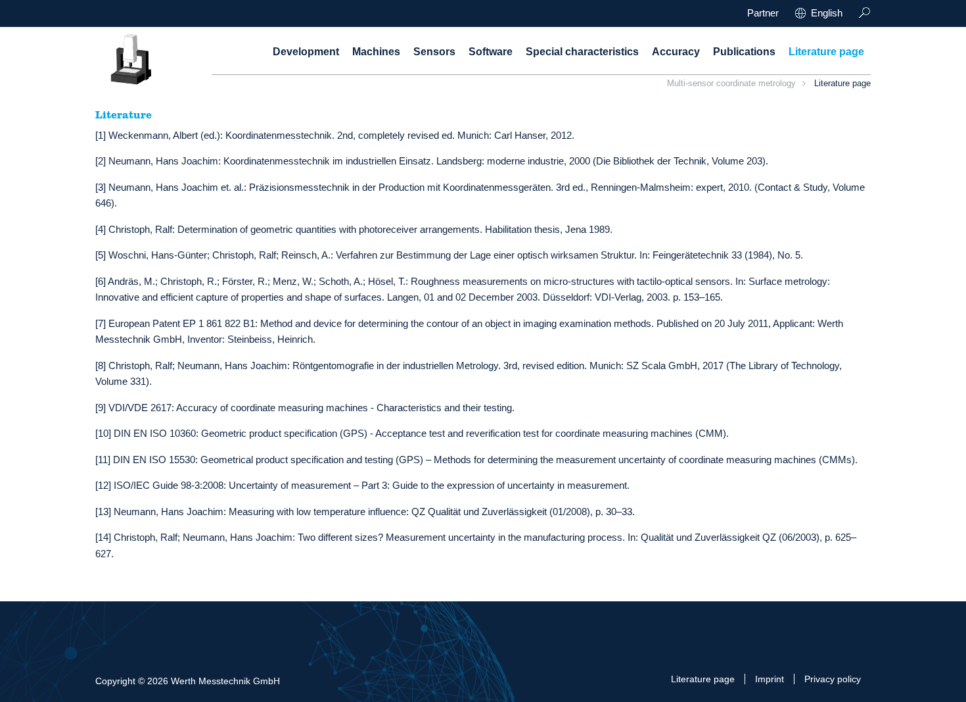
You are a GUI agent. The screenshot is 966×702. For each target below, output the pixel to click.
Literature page (826, 51)
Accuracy (676, 51)
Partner (763, 12)
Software (491, 51)
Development (306, 51)
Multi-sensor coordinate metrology (731, 83)
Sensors (434, 51)
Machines (376, 51)
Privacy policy (832, 679)
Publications (744, 51)
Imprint (769, 679)
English (826, 12)
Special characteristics (582, 51)
